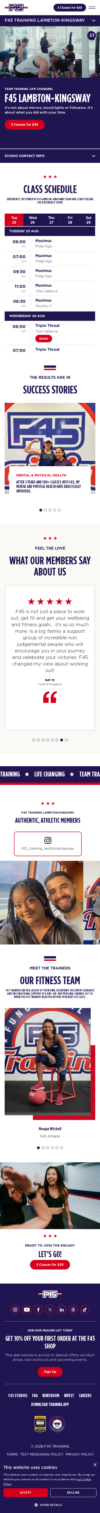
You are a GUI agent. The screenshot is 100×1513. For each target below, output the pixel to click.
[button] (50, 1505)
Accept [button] (25, 1493)
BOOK (43, 339)
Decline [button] (73, 1493)
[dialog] (50, 1486)
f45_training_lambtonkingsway (47, 848)
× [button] (95, 1465)
